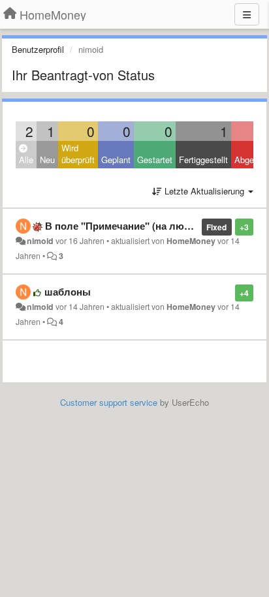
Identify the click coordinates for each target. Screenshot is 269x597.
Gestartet (154, 159)
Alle (26, 159)
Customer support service (108, 402)
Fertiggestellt (203, 159)
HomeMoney (190, 241)
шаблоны (67, 291)
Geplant (116, 159)
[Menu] (246, 14)
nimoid (40, 241)
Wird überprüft (78, 154)
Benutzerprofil (38, 49)
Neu (47, 159)
